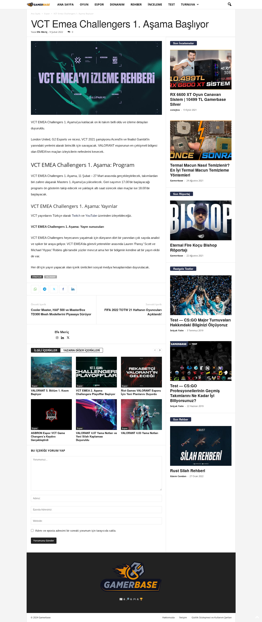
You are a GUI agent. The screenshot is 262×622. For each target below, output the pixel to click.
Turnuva (188, 4)
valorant (50, 277)
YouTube (91, 215)
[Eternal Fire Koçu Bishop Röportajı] (201, 220)
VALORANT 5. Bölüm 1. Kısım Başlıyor (50, 392)
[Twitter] (54, 289)
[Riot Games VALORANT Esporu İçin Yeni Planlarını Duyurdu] (141, 372)
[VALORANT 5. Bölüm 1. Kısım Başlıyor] (51, 372)
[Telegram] (44, 289)
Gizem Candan (178, 476)
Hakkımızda (168, 617)
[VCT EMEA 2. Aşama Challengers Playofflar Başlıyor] (96, 372)
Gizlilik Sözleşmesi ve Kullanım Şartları (212, 617)
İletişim (183, 617)
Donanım (117, 4)
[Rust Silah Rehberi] (201, 446)
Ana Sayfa (65, 4)
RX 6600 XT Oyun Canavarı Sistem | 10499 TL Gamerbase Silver (198, 99)
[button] (229, 4)
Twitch (76, 215)
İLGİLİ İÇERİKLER (45, 350)
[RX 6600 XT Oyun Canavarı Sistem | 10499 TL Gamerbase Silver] (201, 70)
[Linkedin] (73, 289)
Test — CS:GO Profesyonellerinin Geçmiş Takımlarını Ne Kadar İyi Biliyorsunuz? (195, 393)
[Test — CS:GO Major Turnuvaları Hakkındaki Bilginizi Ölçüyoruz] (201, 295)
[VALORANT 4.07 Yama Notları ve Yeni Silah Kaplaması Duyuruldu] (96, 414)
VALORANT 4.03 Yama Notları (139, 433)
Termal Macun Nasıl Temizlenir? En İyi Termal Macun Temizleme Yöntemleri (200, 170)
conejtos (175, 109)
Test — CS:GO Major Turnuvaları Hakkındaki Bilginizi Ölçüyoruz (200, 322)
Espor (99, 4)
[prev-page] (155, 350)
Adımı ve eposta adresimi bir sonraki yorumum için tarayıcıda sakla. (75, 530)
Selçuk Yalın (177, 330)
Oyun (84, 4)
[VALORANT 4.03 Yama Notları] (141, 414)
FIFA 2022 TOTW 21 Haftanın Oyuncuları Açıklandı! (133, 312)
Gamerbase (176, 180)
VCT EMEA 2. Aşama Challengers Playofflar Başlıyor (95, 392)
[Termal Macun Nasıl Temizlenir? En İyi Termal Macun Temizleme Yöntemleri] (201, 140)
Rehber (136, 4)
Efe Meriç (42, 31)
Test (171, 4)
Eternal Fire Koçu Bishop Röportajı (193, 247)
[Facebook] (63, 289)
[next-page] (160, 350)
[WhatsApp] (35, 289)
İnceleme (155, 4)
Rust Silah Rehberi (187, 470)
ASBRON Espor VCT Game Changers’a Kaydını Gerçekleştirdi (48, 436)
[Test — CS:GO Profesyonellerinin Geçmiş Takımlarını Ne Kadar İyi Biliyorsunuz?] (201, 361)
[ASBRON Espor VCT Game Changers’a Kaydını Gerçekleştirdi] (51, 414)
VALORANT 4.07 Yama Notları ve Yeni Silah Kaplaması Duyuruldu (96, 436)
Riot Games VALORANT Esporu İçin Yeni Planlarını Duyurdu (141, 392)
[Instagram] (57, 338)
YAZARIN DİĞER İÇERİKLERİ (81, 350)
